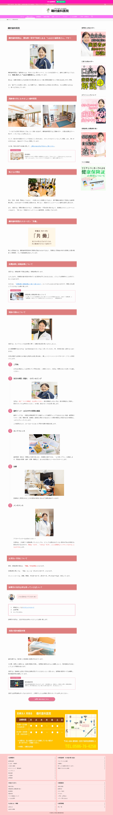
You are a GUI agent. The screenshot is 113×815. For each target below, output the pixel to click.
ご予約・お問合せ (62, 796)
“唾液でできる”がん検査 (63, 768)
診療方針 (60, 788)
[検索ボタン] (92, 16)
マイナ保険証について (13, 796)
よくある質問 (11, 798)
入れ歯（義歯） (12, 766)
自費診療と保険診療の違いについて (35, 294)
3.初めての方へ (12, 783)
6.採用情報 (61, 803)
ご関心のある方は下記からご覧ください (43, 146)
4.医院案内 (61, 783)
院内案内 (27, 154)
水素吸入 (60, 763)
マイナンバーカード (28, 607)
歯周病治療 (11, 761)
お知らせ (10, 806)
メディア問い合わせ (63, 798)
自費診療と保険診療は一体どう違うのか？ (28, 284)
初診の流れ (11, 786)
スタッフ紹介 (61, 791)
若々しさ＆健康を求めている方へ (66, 766)
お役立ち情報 (11, 809)
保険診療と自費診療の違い (14, 788)
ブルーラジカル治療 (63, 761)
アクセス (60, 793)
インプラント (11, 770)
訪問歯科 (10, 777)
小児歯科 (10, 775)
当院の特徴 (60, 786)
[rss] (105, 4)
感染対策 (10, 793)
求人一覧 (60, 806)
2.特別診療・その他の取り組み (66, 757)
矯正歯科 (10, 773)
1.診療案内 (11, 757)
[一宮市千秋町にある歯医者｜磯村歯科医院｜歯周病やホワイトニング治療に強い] (56, 10)
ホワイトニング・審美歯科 (14, 768)
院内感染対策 (29, 682)
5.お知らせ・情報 (13, 803)
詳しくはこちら (61, 1)
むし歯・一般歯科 (12, 763)
